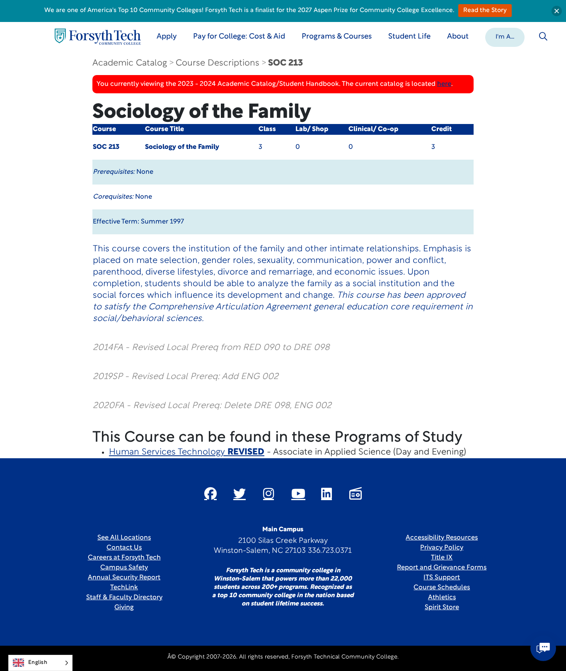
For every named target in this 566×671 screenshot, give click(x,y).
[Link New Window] (210, 493)
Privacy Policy (441, 548)
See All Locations (124, 538)
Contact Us (124, 548)
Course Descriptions (217, 63)
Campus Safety (124, 567)
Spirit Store (442, 607)
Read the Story (485, 10)
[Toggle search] (543, 36)
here (444, 84)
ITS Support (441, 577)
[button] (505, 36)
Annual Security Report (124, 577)
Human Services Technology (186, 452)
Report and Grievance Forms (441, 567)
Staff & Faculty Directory (124, 597)
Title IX (441, 557)
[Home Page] (98, 36)
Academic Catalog (129, 63)
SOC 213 (285, 63)
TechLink (124, 587)
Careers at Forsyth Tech (124, 557)
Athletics (442, 597)
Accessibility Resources (442, 538)
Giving (124, 607)
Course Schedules (442, 587)
